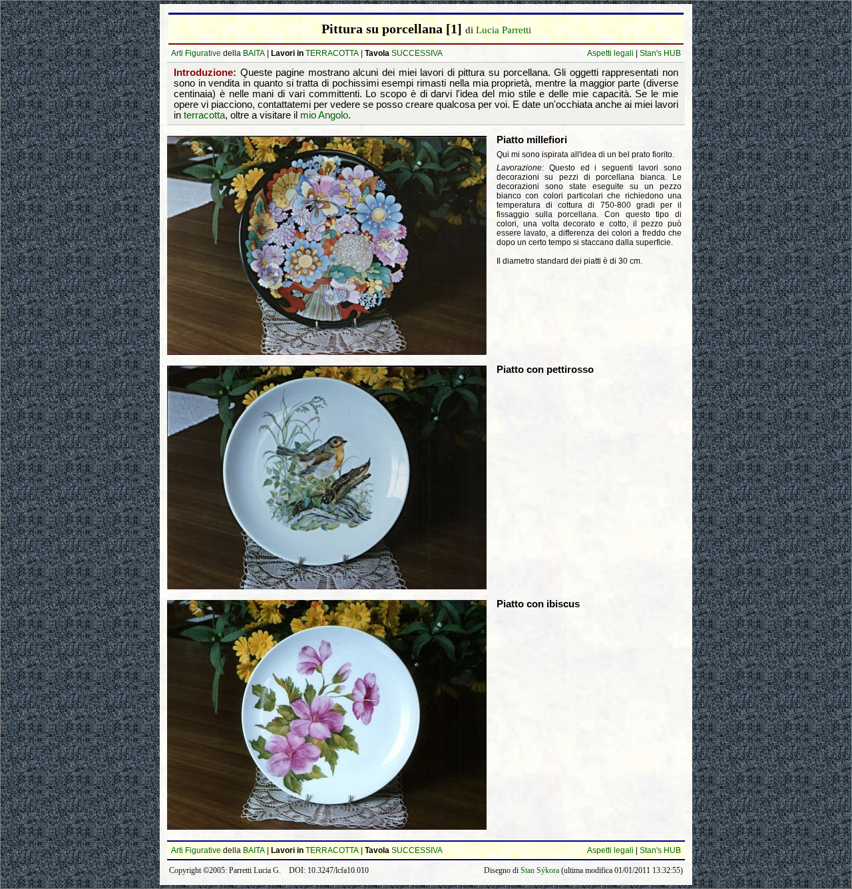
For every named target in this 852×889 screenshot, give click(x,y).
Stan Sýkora (540, 870)
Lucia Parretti (503, 30)
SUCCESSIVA (417, 53)
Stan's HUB (660, 53)
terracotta (204, 115)
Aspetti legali (610, 53)
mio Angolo (324, 115)
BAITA (254, 53)
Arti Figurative (196, 53)
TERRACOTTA (332, 53)
